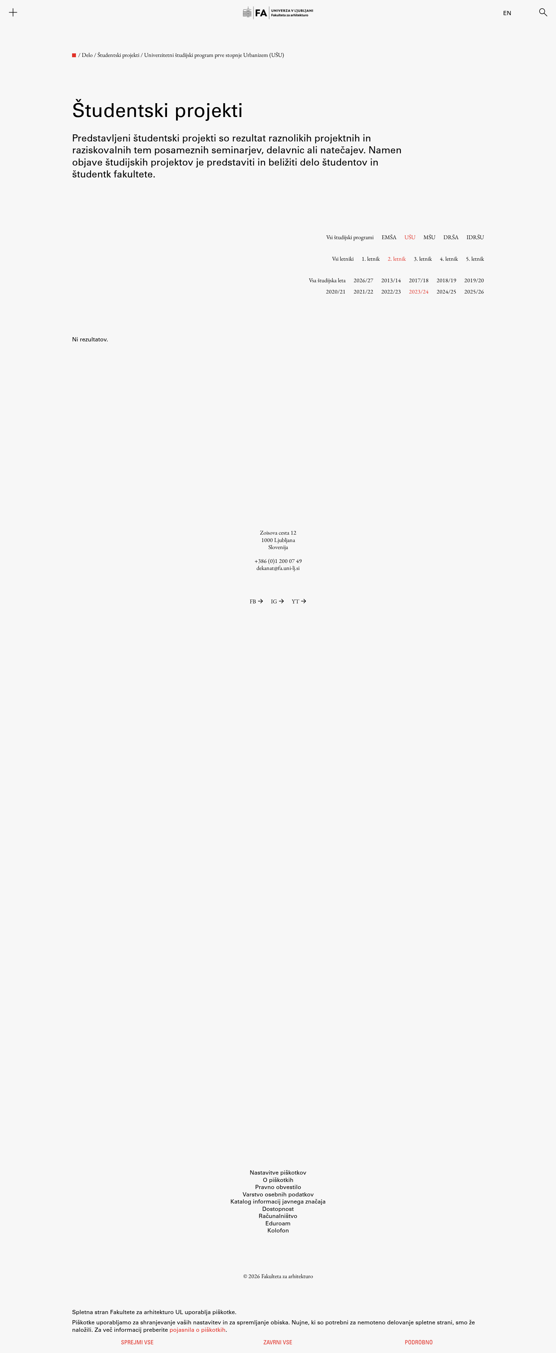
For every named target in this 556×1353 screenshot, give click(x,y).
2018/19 (446, 280)
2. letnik (397, 258)
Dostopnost (278, 1209)
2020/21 (336, 291)
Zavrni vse (278, 1343)
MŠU (429, 237)
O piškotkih (278, 1180)
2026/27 (363, 280)
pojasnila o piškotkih (198, 1329)
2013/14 (391, 280)
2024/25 (446, 291)
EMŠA (389, 237)
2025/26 (474, 291)
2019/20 (474, 280)
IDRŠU (475, 237)
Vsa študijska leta (327, 280)
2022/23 (391, 291)
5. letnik (475, 258)
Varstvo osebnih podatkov (278, 1194)
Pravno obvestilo (278, 1187)
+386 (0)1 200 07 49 (278, 560)
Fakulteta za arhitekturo (287, 1276)
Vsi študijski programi (350, 237)
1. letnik (371, 258)
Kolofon (278, 1230)
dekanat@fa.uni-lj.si (278, 568)
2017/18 (419, 280)
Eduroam (278, 1223)
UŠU (409, 237)
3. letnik (423, 258)
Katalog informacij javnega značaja (278, 1201)
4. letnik (449, 258)
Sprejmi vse (137, 1343)
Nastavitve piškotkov (278, 1172)
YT (295, 601)
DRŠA (451, 237)
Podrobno (419, 1343)
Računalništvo (278, 1216)
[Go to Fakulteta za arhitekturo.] (74, 55)
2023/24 (419, 291)
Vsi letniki (343, 258)
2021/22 (363, 291)
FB (253, 601)
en (507, 13)
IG (274, 601)
